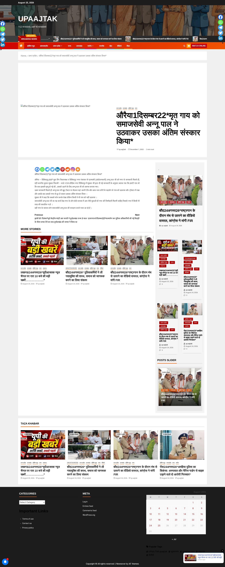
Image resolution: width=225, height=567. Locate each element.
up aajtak (122, 149)
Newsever (121, 564)
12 (167, 514)
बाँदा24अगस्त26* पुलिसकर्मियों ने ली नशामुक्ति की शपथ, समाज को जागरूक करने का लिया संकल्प (65, 39)
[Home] (21, 46)
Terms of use (28, 519)
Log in (85, 502)
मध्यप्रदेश (172, 202)
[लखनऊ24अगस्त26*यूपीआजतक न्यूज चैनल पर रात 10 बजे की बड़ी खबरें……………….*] (42, 250)
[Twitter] (52, 167)
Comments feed (89, 510)
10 (150, 514)
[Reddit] (67, 167)
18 (159, 520)
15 (193, 514)
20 (176, 520)
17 (150, 520)
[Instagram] (72, 167)
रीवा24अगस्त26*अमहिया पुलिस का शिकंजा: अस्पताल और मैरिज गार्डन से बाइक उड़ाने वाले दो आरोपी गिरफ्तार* (179, 397)
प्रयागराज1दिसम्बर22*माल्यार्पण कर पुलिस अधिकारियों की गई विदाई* (114, 217)
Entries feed (88, 506)
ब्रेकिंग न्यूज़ (31, 46)
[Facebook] (37, 167)
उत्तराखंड (79, 46)
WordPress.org (89, 515)
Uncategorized (71, 268)
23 (201, 520)
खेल (110, 46)
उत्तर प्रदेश (56, 46)
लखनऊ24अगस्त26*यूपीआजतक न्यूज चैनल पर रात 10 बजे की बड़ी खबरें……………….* (40, 276)
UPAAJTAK (37, 18)
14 (184, 514)
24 (150, 525)
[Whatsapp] (42, 167)
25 (159, 525)
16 (201, 514)
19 (167, 520)
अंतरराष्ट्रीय (44, 46)
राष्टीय (90, 46)
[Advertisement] (112, 85)
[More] (78, 167)
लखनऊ (45, 268)
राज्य (69, 46)
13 (176, 514)
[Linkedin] (57, 167)
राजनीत (101, 46)
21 (184, 520)
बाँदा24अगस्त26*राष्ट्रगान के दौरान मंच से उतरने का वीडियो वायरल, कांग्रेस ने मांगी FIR (135, 39)
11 (159, 514)
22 (193, 520)
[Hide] (1, 50)
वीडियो (119, 46)
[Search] (184, 45)
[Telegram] (47, 167)
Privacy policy (28, 528)
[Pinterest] (62, 167)
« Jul (174, 539)
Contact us (27, 523)
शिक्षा (128, 46)
